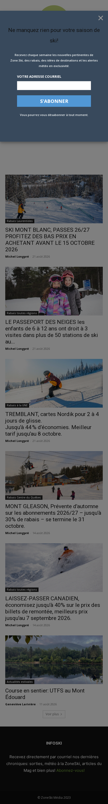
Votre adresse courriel (39, 76)
